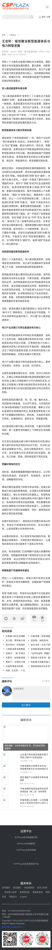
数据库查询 (38, 892)
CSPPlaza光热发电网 (26, 849)
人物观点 (12, 35)
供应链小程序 (10, 892)
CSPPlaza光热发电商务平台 (26, 863)
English (23, 896)
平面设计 (13, 896)
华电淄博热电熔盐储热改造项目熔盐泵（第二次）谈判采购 (34, 790)
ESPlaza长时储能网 (26, 843)
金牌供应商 (25, 892)
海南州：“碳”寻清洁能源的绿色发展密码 (15, 655)
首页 (3, 35)
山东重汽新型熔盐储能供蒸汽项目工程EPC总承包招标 (34, 756)
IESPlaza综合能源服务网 (26, 837)
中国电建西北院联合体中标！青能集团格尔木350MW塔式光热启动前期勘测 (34, 768)
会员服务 (17, 887)
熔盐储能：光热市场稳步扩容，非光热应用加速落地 (25, 747)
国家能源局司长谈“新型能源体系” (40, 668)
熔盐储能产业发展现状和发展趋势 (34, 779)
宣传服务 (6, 887)
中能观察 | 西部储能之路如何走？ (40, 638)
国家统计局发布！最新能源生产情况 (40, 659)
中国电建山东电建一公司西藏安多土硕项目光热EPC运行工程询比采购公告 (34, 802)
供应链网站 (29, 887)
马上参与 (26, 704)
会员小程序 (42, 887)
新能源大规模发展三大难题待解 (40, 663)
